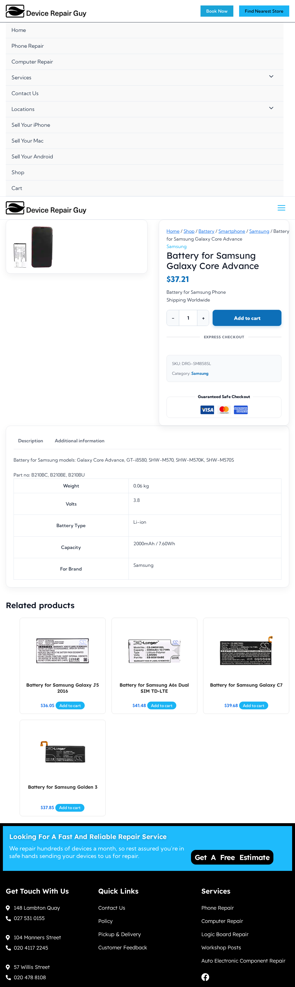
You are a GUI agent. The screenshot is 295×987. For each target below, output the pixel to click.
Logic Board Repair (225, 934)
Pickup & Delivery (119, 934)
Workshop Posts (221, 947)
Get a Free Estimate (232, 857)
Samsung (259, 231)
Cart (17, 188)
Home (19, 30)
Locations (23, 109)
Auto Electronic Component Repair (243, 960)
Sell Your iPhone (31, 125)
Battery (206, 231)
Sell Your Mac (28, 140)
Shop (18, 172)
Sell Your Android (32, 156)
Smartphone (231, 231)
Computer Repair (32, 61)
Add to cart (247, 318)
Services (21, 77)
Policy (105, 921)
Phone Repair (28, 46)
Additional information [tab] (80, 440)
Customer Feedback (122, 947)
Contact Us (25, 93)
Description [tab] (30, 440)
